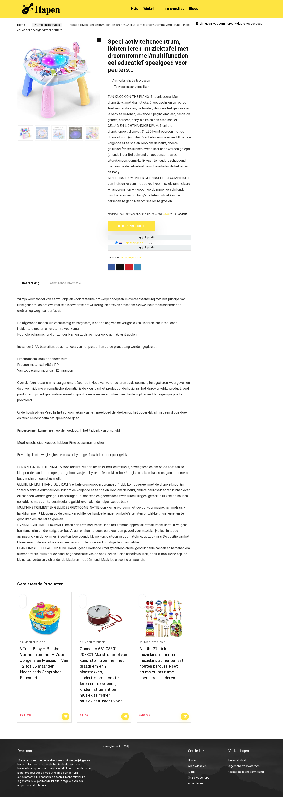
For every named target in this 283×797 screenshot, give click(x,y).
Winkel (148, 9)
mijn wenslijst (173, 9)
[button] (99, 40)
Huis (134, 9)
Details (166, 214)
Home (21, 24)
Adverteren (195, 783)
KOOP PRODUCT (131, 226)
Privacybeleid (237, 760)
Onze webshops (198, 777)
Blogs (193, 9)
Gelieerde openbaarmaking (246, 771)
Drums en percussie (47, 24)
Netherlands (134, 243)
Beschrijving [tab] (30, 283)
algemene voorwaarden (244, 766)
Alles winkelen (197, 766)
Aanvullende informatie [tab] (65, 283)
